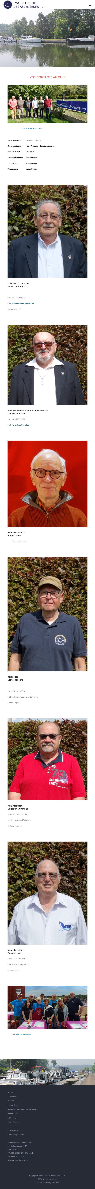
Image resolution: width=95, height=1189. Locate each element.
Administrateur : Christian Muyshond (18, 807)
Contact (11, 1101)
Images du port (13, 1105)
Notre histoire (13, 1114)
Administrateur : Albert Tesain (16, 534)
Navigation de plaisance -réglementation (23, 1109)
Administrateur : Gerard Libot (16, 952)
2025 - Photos (13, 1122)
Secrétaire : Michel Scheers (15, 678)
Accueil (10, 1092)
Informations (12, 1097)
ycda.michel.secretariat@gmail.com (25, 697)
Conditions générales (16, 1135)
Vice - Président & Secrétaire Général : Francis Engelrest (28, 412)
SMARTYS (55, 1183)
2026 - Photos (13, 1118)
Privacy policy (13, 1130)
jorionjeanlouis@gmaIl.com (18, 1160)
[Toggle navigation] (90, 5)
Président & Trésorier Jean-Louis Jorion (18, 285)
